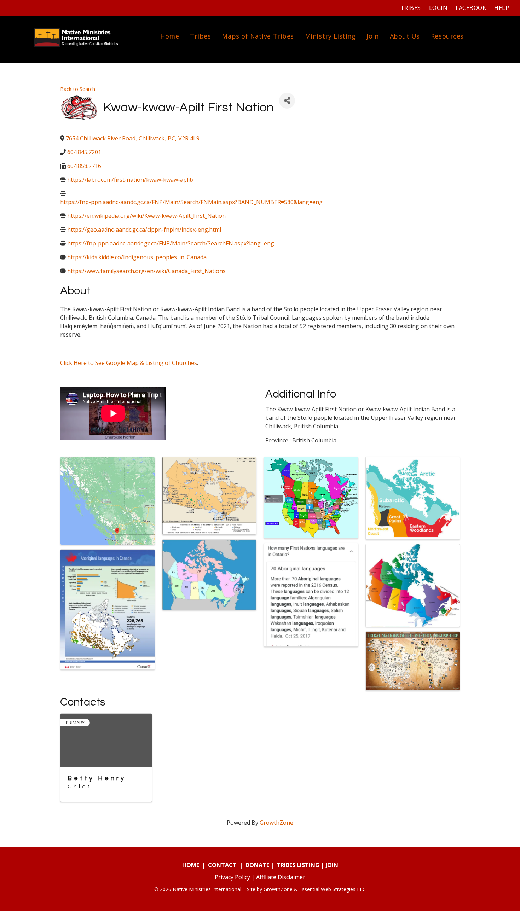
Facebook (471, 8)
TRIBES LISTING (298, 865)
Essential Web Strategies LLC (332, 889)
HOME (190, 865)
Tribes (410, 8)
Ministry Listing (330, 36)
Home (169, 36)
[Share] (287, 101)
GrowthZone (276, 822)
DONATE (257, 865)
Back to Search (77, 89)
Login (438, 8)
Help (501, 8)
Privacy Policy (232, 877)
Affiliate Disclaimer (280, 877)
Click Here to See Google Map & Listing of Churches (128, 363)
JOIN (331, 865)
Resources (447, 36)
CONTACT (222, 865)
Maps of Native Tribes (258, 36)
